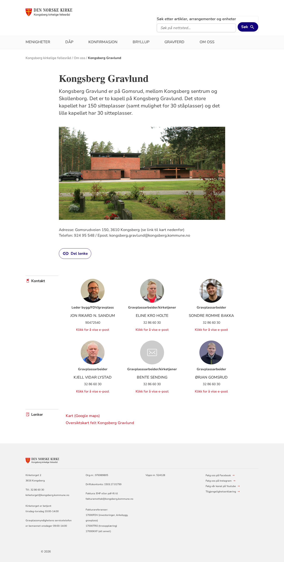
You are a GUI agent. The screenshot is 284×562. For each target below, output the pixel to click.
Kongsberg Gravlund (104, 58)
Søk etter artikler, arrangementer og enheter (196, 18)
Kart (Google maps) (83, 415)
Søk (244, 26)
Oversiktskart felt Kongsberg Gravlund (100, 422)
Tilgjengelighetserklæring (221, 491)
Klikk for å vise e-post (92, 329)
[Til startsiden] (57, 11)
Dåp (69, 41)
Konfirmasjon (102, 41)
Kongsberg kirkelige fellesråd (48, 58)
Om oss (207, 41)
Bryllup (141, 41)
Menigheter (38, 41)
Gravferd (174, 41)
